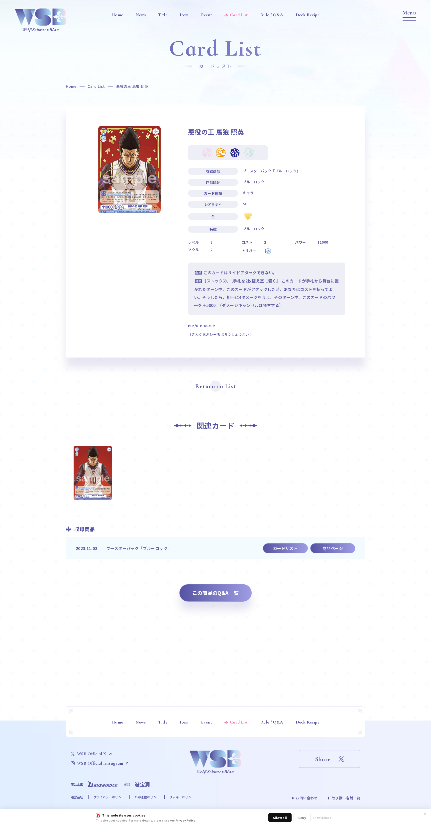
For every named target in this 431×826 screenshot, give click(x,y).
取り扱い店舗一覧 (345, 798)
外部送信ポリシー (147, 797)
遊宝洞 (142, 784)
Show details (322, 817)
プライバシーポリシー (109, 797)
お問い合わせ (306, 798)
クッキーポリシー (182, 797)
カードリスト (285, 548)
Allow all (280, 818)
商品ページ (333, 548)
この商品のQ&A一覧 (215, 592)
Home (71, 86)
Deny (302, 818)
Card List (96, 86)
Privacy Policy (185, 820)
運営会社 (77, 797)
